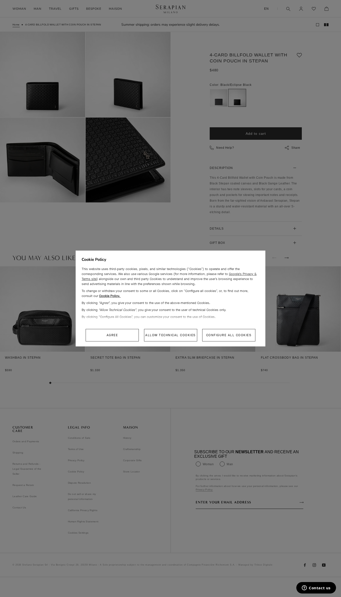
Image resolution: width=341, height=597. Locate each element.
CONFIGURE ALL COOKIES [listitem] (229, 335)
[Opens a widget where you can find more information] (316, 588)
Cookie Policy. (110, 296)
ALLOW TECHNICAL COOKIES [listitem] (170, 335)
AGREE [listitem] (112, 335)
